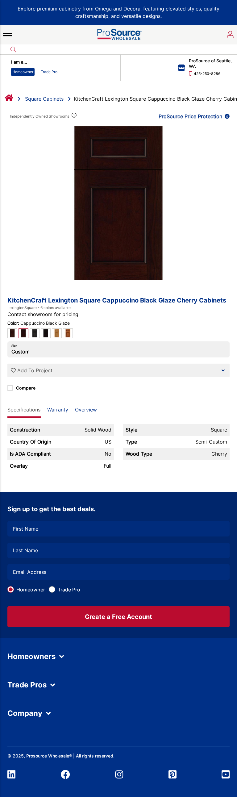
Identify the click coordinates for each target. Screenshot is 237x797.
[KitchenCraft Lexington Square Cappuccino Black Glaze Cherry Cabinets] (118, 203)
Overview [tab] (86, 410)
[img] (73, 116)
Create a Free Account (118, 616)
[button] (7, 34)
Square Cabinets (44, 99)
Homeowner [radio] (22, 71)
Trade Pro (69, 589)
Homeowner (30, 589)
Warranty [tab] (57, 410)
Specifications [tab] (23, 410)
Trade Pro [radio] (49, 71)
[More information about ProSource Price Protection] (226, 116)
